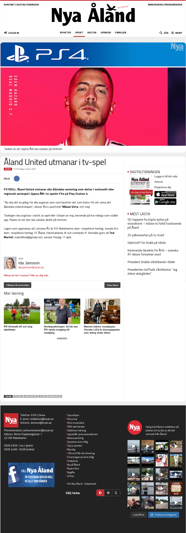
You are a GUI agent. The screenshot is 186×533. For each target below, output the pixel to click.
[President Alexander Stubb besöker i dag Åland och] (176, 446)
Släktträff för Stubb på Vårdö (147, 242)
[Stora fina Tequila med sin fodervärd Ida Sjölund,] (176, 460)
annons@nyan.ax (41, 422)
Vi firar (70, 476)
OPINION (106, 32)
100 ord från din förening (81, 453)
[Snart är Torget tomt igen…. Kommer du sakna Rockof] (147, 474)
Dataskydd (90, 484)
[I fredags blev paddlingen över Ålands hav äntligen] (134, 446)
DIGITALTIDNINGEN (28, 4)
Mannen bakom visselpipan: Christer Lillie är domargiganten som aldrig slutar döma (102, 329)
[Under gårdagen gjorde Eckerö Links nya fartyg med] (147, 460)
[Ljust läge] (108, 492)
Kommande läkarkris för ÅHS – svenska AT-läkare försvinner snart (153, 252)
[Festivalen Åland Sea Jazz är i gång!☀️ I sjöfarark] (147, 446)
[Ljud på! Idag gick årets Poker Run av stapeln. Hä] (176, 502)
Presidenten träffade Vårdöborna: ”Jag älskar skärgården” (152, 271)
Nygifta (71, 472)
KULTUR (91, 32)
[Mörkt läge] (116, 492)
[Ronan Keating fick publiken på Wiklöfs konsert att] (162, 474)
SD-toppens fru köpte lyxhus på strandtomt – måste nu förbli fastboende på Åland (154, 223)
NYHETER (65, 32)
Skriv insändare (75, 423)
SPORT (79, 32)
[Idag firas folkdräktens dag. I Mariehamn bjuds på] (134, 474)
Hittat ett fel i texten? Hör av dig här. (26, 275)
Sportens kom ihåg (77, 442)
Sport (8, 169)
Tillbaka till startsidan (17, 285)
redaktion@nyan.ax (42, 419)
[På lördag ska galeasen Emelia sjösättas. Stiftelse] (147, 502)
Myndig (71, 449)
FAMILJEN (120, 32)
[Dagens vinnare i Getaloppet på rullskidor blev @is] (162, 502)
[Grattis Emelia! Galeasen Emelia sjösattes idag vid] (147, 488)
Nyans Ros (73, 468)
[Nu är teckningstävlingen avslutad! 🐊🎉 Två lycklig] (176, 488)
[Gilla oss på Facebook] (31, 475)
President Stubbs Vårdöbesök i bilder (151, 262)
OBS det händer (76, 426)
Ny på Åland (73, 464)
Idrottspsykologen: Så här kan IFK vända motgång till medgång (61, 329)
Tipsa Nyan (112, 285)
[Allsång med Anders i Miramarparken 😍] (176, 474)
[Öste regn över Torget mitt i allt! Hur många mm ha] (162, 488)
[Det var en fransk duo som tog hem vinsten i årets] (134, 460)
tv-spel (43, 396)
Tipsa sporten (74, 445)
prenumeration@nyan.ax (38, 430)
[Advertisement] (62, 366)
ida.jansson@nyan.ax (31, 267)
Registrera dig (162, 187)
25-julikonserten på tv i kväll (146, 235)
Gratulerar (72, 461)
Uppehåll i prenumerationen (82, 434)
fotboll (18, 396)
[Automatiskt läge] (100, 492)
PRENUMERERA (173, 4)
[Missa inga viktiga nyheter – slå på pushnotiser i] (162, 460)
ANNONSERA (155, 4)
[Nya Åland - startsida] (93, 27)
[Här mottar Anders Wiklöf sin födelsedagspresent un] (134, 488)
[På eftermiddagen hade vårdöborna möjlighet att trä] (162, 446)
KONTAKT (9, 4)
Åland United (55, 396)
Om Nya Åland (74, 484)
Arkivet (158, 181)
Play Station (31, 396)
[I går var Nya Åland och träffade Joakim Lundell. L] (134, 502)
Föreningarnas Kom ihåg (80, 457)
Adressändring (75, 438)
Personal (72, 419)
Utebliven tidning (76, 430)
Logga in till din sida (165, 176)
